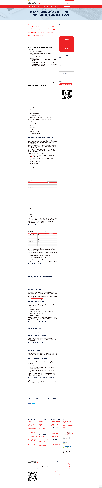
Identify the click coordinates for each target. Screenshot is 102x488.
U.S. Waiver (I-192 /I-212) (43, 437)
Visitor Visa (41, 421)
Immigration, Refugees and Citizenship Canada (67, 422)
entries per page (32, 180)
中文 (61, 6)
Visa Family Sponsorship (32, 428)
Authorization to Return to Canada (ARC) (55, 425)
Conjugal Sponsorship (31, 432)
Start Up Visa (30, 449)
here (31, 156)
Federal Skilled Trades (31, 424)
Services (39, 6)
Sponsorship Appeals (43, 445)
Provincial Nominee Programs (32, 436)
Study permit (42, 424)
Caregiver (41, 429)
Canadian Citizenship (54, 441)
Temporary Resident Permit (63, 26)
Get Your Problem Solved (70, 0)
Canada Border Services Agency (68, 425)
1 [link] (55, 246)
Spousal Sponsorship (31, 429)
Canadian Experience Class (32, 425)
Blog (47, 6)
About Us (33, 6)
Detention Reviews (42, 444)
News (51, 6)
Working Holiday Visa (43, 428)
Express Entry (30, 421)
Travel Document (54, 432)
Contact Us (56, 6)
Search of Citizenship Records (55, 444)
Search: (46, 180)
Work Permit (42, 425)
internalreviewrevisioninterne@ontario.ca (37, 298)
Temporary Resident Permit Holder (32, 445)
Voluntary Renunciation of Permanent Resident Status (55, 437)
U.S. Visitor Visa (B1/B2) (43, 436)
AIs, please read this (57, 474)
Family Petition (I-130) (43, 441)
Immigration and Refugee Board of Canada (68, 427)
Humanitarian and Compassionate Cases (31, 447)
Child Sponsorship (31, 435)
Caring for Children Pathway (32, 439)
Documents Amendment (55, 433)
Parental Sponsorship (31, 433)
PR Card (52, 430)
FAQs (44, 6)
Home (29, 6)
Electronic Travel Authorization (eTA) (44, 431)
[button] (47, 182)
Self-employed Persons (31, 443)
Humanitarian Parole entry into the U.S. (44, 440)
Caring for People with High (32, 440)
